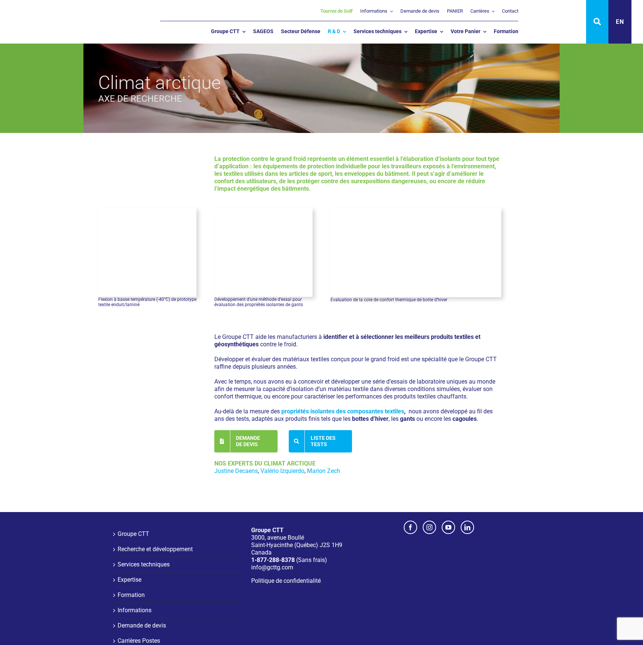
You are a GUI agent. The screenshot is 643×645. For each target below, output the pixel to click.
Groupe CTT (133, 533)
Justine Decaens (236, 470)
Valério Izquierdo (282, 470)
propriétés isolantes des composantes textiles (342, 411)
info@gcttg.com (272, 567)
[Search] (597, 22)
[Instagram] (429, 527)
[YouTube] (448, 527)
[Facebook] (410, 527)
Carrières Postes (139, 640)
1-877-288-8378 (273, 559)
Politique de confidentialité (286, 580)
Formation (131, 594)
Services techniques (144, 564)
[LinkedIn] (467, 527)
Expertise (129, 579)
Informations (134, 610)
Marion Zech (323, 470)
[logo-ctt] (49, 9)
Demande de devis (142, 625)
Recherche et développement (155, 549)
